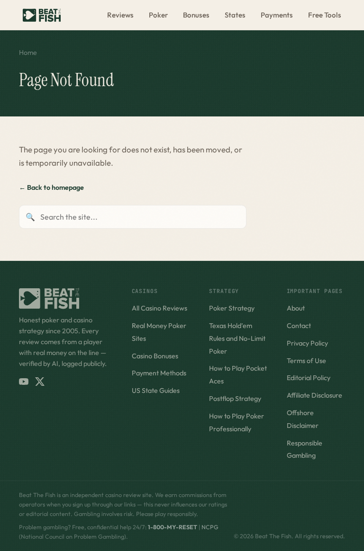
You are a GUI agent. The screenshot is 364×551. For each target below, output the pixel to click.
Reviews (120, 14)
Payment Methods (159, 373)
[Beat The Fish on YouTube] (23, 381)
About (296, 308)
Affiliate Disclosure (314, 395)
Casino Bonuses (155, 356)
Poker (158, 14)
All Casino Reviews (159, 308)
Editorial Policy (308, 377)
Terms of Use (306, 360)
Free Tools (324, 14)
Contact (299, 325)
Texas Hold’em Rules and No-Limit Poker (237, 338)
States (235, 14)
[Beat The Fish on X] (40, 381)
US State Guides (156, 390)
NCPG (209, 527)
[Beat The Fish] (66, 298)
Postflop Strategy (235, 398)
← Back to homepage (51, 187)
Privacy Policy (307, 343)
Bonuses (196, 14)
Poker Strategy (232, 308)
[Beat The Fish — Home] (42, 15)
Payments (277, 14)
